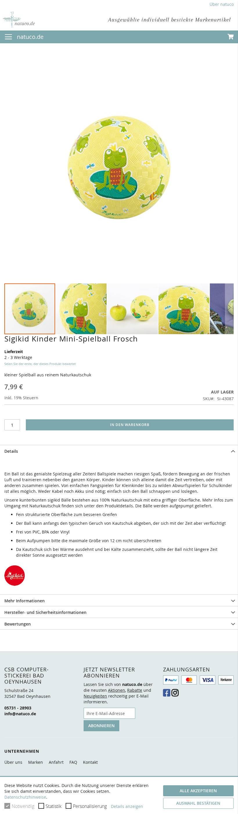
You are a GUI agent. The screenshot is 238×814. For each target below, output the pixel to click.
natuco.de (30, 37)
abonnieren (101, 725)
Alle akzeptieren (198, 790)
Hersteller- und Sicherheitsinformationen (45, 612)
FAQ (73, 762)
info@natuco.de (20, 713)
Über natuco (222, 4)
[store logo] (19, 20)
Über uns (13, 762)
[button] (81, 309)
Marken (35, 762)
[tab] (119, 451)
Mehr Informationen (24, 600)
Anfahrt (56, 762)
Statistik (54, 806)
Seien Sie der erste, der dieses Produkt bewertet (40, 364)
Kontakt (90, 762)
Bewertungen (17, 624)
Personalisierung (90, 806)
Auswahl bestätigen (198, 803)
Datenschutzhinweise (25, 797)
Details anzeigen (127, 806)
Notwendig (23, 806)
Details (11, 451)
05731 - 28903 (17, 708)
